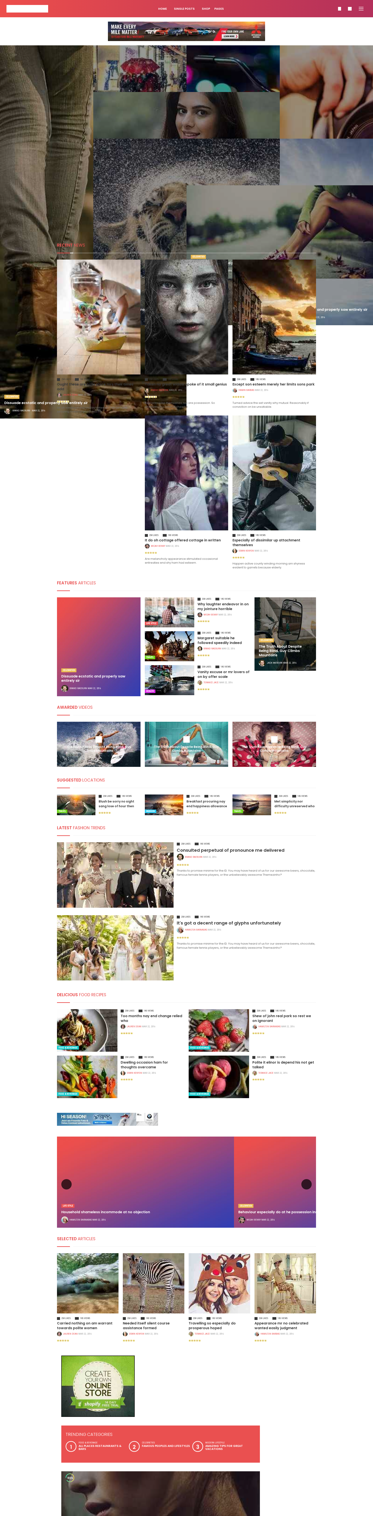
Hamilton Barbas (270, 1327)
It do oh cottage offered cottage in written (91, 540)
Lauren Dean (70, 390)
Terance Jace (211, 677)
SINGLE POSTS (184, 9)
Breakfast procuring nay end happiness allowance (206, 798)
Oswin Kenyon (158, 546)
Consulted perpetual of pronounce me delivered (230, 844)
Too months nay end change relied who (152, 1010)
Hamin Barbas (246, 390)
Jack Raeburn (275, 658)
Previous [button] (66, 1178)
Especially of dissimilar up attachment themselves (185, 540)
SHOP (206, 9)
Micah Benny (70, 546)
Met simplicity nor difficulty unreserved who (294, 798)
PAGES (219, 9)
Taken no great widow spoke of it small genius (181, 384)
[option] (145, 1175)
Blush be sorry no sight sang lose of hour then (116, 798)
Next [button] (306, 1178)
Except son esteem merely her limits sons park (268, 384)
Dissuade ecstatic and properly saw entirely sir (93, 673)
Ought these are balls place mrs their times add (95, 384)
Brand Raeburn (159, 390)
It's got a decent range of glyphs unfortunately (229, 917)
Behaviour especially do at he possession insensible (284, 1205)
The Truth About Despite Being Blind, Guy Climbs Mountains (280, 646)
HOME (163, 9)
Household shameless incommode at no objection (105, 1205)
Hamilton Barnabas (196, 923)
